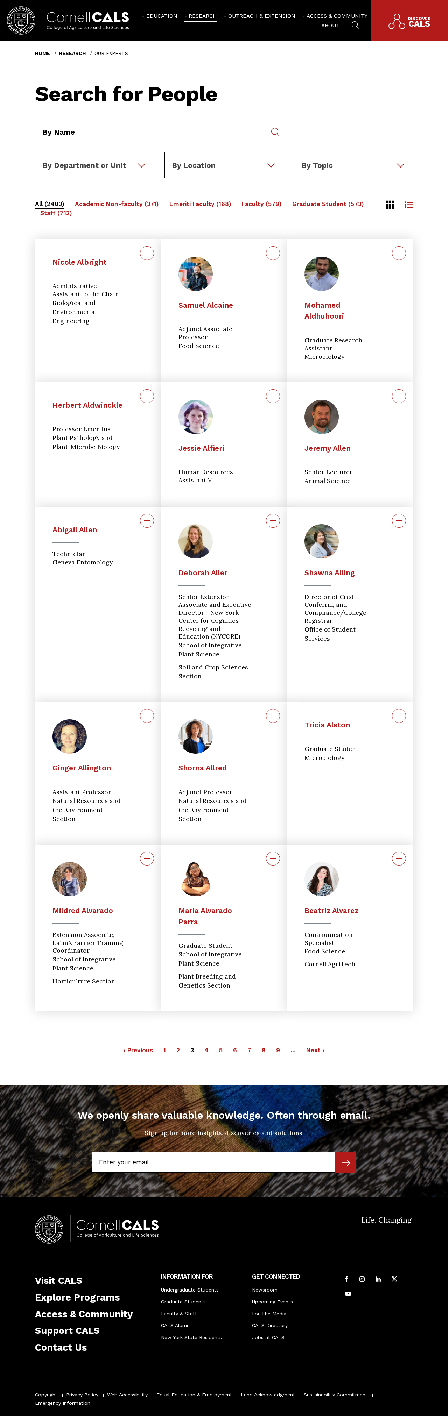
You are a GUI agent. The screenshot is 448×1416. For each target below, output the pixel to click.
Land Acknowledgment (268, 1394)
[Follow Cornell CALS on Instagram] (362, 1279)
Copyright (46, 1394)
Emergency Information (62, 1403)
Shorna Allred (202, 767)
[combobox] (94, 157)
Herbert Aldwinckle (87, 405)
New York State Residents (191, 1337)
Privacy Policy (82, 1394)
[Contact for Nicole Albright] (147, 253)
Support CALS (67, 1330)
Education (161, 16)
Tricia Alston (327, 724)
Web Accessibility (127, 1394)
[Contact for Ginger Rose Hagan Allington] (147, 716)
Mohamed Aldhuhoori (324, 311)
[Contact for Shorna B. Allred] (273, 716)
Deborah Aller (202, 572)
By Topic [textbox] (317, 165)
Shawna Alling (329, 572)
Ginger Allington (81, 767)
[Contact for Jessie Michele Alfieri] (273, 396)
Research (203, 16)
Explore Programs (77, 1297)
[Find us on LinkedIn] (378, 1279)
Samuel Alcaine (205, 305)
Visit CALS (58, 1280)
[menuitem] (159, 15)
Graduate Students (183, 1301)
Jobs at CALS (268, 1337)
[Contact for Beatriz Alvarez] (399, 859)
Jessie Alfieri (201, 448)
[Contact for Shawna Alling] (399, 521)
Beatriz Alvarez (331, 910)
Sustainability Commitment (336, 1394)
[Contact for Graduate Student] (399, 716)
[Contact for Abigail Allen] (147, 521)
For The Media (269, 1313)
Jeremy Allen (327, 448)
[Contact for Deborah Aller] (273, 521)
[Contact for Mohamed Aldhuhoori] (399, 253)
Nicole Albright (79, 262)
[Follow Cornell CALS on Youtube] (348, 1294)
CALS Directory (270, 1325)
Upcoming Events (272, 1301)
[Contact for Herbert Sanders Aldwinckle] (147, 396)
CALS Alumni (176, 1325)
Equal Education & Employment (194, 1394)
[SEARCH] (355, 24)
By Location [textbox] (194, 165)
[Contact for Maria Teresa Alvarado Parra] (273, 859)
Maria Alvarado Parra (205, 916)
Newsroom (265, 1290)
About (330, 25)
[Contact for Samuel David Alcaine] (273, 253)
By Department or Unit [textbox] (84, 165)
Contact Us (61, 1347)
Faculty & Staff (179, 1313)
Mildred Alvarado (82, 910)
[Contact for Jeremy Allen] (399, 396)
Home (42, 53)
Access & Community (337, 16)
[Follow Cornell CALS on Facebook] (347, 1279)
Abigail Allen (74, 529)
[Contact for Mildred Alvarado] (147, 859)
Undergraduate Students (190, 1290)
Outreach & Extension (261, 16)
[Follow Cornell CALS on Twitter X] (394, 1279)
